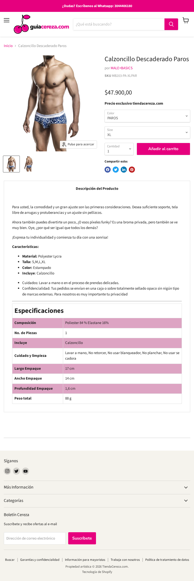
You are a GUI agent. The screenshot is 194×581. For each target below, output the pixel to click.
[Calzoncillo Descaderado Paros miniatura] (11, 164)
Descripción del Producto (97, 188)
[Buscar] (171, 24)
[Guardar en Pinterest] (132, 170)
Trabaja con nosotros (125, 559)
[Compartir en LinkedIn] (124, 170)
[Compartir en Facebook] (108, 170)
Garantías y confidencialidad (39, 559)
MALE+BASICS (122, 68)
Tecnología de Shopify (97, 572)
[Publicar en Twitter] (116, 170)
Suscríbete (82, 538)
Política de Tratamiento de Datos (167, 559)
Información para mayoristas (85, 559)
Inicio (8, 46)
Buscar (10, 559)
